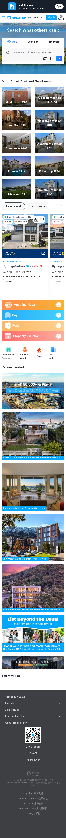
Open (59, 6)
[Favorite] (41, 219)
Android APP (33, 760)
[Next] (61, 206)
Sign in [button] (51, 17)
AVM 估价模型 (33, 813)
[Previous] (54, 206)
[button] (35, 17)
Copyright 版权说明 (33, 793)
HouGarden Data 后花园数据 (33, 808)
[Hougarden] (16, 18)
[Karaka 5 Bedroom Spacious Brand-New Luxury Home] (20, 253)
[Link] (33, 391)
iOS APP (33, 753)
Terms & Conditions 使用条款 (33, 798)
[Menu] (3, 18)
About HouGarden (16, 722)
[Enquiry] (43, 253)
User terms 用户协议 (33, 803)
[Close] (4, 6)
